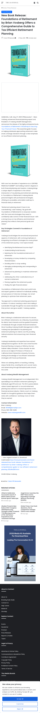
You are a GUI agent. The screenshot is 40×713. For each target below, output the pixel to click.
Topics (3, 639)
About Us (4, 597)
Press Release (12, 8)
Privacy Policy (5, 663)
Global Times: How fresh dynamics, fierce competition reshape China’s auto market (29, 508)
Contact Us (5, 603)
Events (3, 624)
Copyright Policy (6, 660)
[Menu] (2, 3)
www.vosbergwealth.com (16, 412)
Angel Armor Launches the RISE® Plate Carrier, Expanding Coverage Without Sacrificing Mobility (30, 496)
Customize (20, 704)
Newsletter (4, 627)
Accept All (20, 699)
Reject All (20, 709)
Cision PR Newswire (9, 38)
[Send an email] (15, 38)
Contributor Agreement (8, 657)
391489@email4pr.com (13, 408)
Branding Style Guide (8, 600)
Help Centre (5, 606)
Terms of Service (6, 669)
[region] (20, 697)
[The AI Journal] (12, 2)
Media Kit (4, 609)
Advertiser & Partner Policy (9, 651)
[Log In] (34, 3)
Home (5, 8)
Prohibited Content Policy (9, 666)
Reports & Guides (6, 636)
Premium (4, 630)
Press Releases (6, 633)
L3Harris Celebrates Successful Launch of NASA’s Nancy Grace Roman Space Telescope (9, 495)
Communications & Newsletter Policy (13, 654)
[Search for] (38, 3)
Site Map (4, 611)
